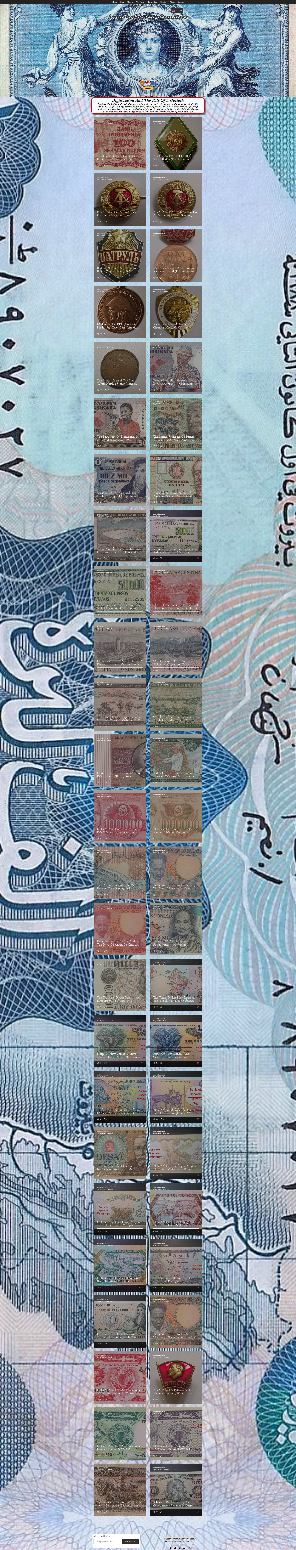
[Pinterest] (148, 83)
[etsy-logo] (142, 83)
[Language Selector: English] (177, 10)
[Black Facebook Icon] (170, 1548)
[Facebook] (153, 83)
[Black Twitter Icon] (175, 1548)
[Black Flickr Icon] (184, 1548)
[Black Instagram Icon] (188, 1548)
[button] (148, 88)
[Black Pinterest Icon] (179, 1548)
